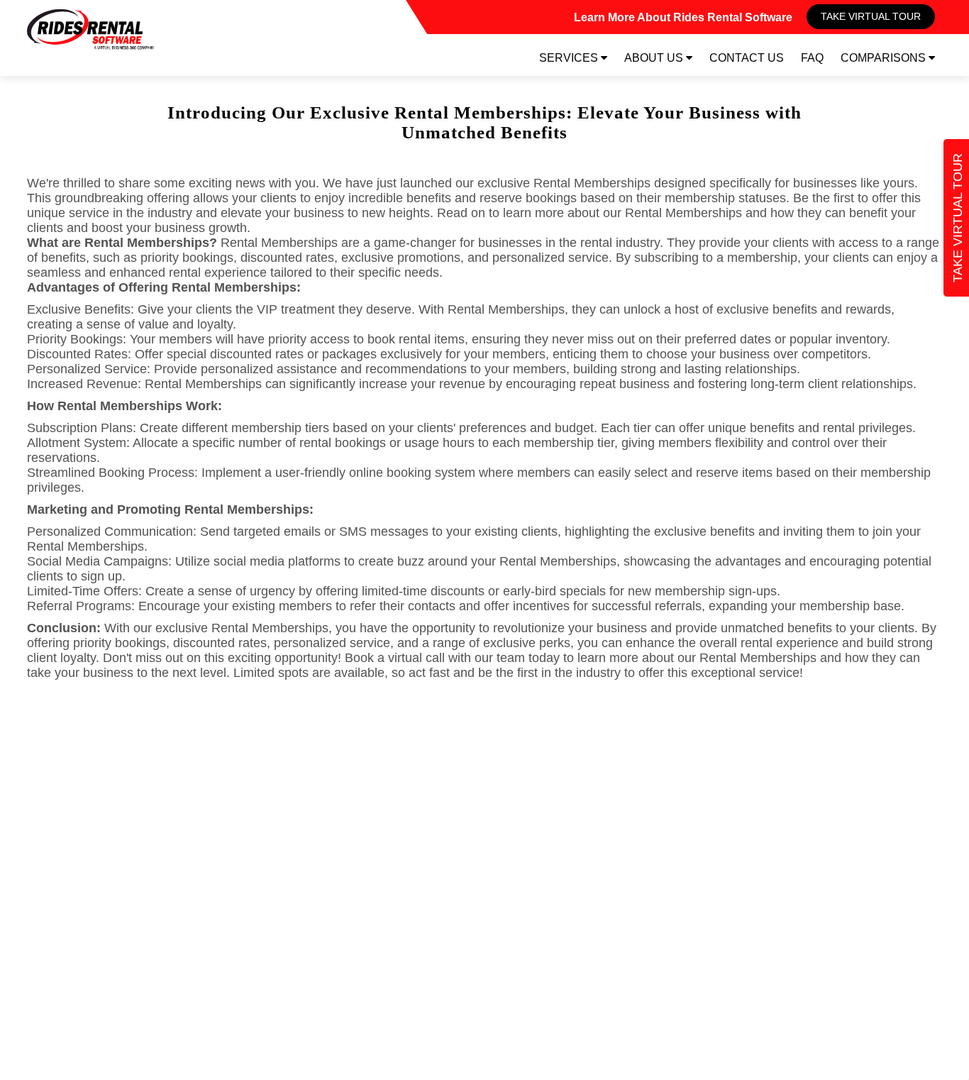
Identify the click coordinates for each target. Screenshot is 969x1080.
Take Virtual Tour (871, 16)
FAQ (812, 58)
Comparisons (885, 58)
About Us (655, 58)
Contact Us (746, 58)
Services (570, 58)
